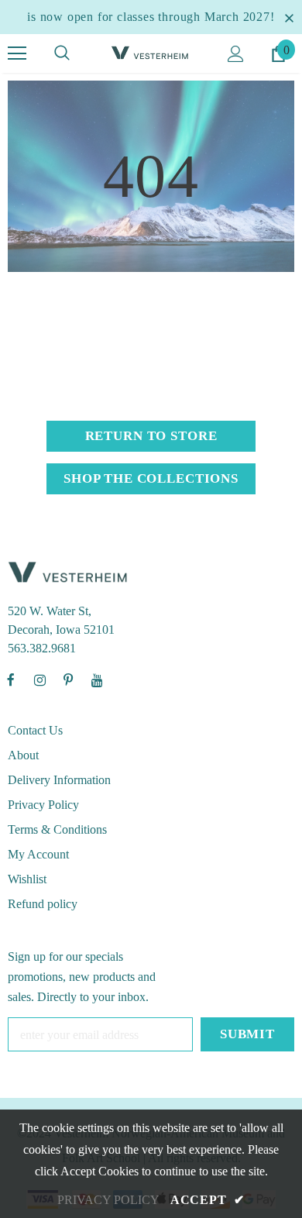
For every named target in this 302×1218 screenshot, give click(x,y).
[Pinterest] (68, 679)
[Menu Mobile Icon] (17, 53)
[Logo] (151, 53)
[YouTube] (97, 679)
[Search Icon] (62, 53)
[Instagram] (39, 679)
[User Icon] (236, 54)
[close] (289, 17)
